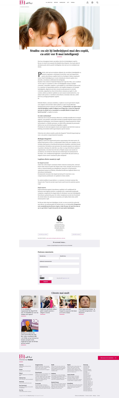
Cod (41, 276)
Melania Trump (47, 378)
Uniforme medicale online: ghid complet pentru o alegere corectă (48, 310)
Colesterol (64, 376)
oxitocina (63, 238)
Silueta (59, 387)
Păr (36, 384)
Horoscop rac (86, 374)
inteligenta (54, 238)
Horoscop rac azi (86, 377)
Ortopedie (58, 379)
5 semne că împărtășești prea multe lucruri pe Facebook (59, 245)
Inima (59, 375)
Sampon (37, 387)
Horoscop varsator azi (87, 385)
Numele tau (43, 256)
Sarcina (52, 375)
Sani (43, 386)
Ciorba (75, 366)
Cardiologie (53, 378)
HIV (54, 379)
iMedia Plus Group (31, 395)
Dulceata (77, 367)
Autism (79, 380)
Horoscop (62, 2)
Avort (63, 378)
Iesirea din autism (73, 386)
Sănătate (53, 373)
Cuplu (39, 367)
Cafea (71, 367)
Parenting (69, 379)
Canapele (77, 377)
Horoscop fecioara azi (87, 379)
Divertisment (38, 372)
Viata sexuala (46, 366)
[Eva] (23, 1)
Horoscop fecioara (87, 375)
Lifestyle (49, 2)
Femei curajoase (74, 380)
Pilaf (80, 369)
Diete (52, 383)
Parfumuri (45, 384)
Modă (52, 364)
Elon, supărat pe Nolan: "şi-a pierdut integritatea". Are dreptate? (87, 310)
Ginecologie (53, 376)
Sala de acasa (59, 388)
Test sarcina (61, 377)
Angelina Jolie (42, 376)
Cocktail (72, 368)
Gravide (69, 380)
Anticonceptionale (55, 377)
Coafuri (36, 386)
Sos (80, 366)
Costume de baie (58, 367)
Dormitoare (69, 378)
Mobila (73, 377)
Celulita (43, 387)
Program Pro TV (43, 379)
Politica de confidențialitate (79, 395)
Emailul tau (63, 256)
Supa (74, 367)
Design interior (75, 378)
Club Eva (21, 364)
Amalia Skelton (59, 222)
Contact (98, 395)
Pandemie (69, 388)
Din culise (69, 384)
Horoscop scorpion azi (87, 383)
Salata (68, 367)
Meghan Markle (38, 373)
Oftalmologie (59, 378)
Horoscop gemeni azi (87, 378)
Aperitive (69, 369)
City (68, 2)
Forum (72, 2)
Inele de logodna (61, 368)
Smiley (40, 377)
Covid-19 (77, 387)
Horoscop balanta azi (87, 388)
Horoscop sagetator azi (88, 384)
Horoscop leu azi (86, 387)
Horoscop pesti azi (87, 386)
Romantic (41, 366)
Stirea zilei (77, 384)
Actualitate (70, 383)
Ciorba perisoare (70, 370)
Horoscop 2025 (86, 367)
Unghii (41, 384)
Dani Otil (37, 377)
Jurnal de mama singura (77, 379)
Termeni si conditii (88, 395)
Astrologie (85, 371)
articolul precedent (43, 234)
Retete (56, 2)
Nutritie (57, 386)
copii (47, 238)
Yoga (52, 384)
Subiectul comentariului (46, 261)
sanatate (50, 238)
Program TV (37, 379)
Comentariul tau (44, 267)
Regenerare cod (66, 278)
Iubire (42, 367)
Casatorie (46, 367)
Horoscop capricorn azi (88, 381)
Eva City (21, 390)
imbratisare (59, 238)
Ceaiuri (56, 375)
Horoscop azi (86, 368)
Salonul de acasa (46, 388)
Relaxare (64, 383)
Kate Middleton (45, 373)
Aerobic (60, 384)
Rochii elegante (54, 368)
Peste (78, 366)
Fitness (55, 383)
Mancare (69, 366)
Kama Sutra (37, 368)
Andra (43, 377)
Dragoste (37, 366)
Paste (72, 366)
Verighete (53, 369)
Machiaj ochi (47, 387)
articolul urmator (76, 234)
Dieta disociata (54, 387)
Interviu (73, 384)
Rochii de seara (57, 366)
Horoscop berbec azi (87, 389)
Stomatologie (59, 376)
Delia (46, 377)
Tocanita (69, 368)
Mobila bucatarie (70, 376)
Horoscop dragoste (87, 369)
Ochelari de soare (59, 369)
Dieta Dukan (59, 383)
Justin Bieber (40, 378)
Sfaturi (21, 373)
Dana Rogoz (48, 376)
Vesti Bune (73, 387)
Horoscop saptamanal (87, 390)
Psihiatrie (62, 379)
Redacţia (94, 395)
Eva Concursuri (23, 385)
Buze (40, 387)
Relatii (36, 367)
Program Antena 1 (39, 380)
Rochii (38, 384)
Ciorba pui (77, 370)
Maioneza (76, 369)
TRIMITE (45, 281)
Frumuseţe (38, 383)
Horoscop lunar (86, 372)
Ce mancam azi (73, 371)
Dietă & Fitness (55, 382)
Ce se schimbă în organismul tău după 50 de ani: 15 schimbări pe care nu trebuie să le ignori (29, 311)
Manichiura (47, 386)
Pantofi (63, 367)
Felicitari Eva (22, 378)
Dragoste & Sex (39, 364)
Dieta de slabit (62, 386)
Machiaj (40, 386)
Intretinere (56, 384)
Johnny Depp (43, 375)
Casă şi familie (70, 374)
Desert (72, 369)
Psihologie (63, 375)
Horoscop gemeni (87, 376)
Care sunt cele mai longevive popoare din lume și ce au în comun (68, 310)
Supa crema (77, 368)
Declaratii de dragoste (44, 369)
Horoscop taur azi (87, 380)
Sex (49, 367)
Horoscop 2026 (86, 366)
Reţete (69, 364)
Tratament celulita (39, 388)
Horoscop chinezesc (87, 370)
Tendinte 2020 (54, 370)
